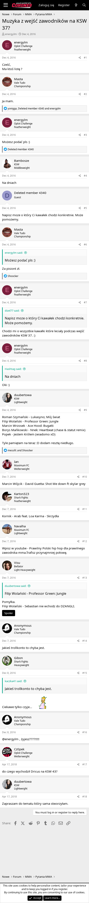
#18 (84, 796)
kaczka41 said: (13, 681)
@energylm (10, 739)
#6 (85, 244)
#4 (85, 175)
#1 (85, 57)
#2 (85, 94)
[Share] (79, 57)
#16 (84, 732)
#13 (84, 577)
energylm (11, 34)
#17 (84, 764)
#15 (84, 673)
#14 (84, 641)
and (20, 450)
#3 (85, 135)
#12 (84, 541)
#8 (85, 360)
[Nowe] (76, 5)
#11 (84, 509)
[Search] (84, 5)
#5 (85, 208)
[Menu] (6, 5)
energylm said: (14, 252)
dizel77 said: (12, 310)
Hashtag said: (13, 369)
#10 (84, 476)
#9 (85, 410)
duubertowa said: (15, 586)
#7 (85, 302)
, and (34, 108)
